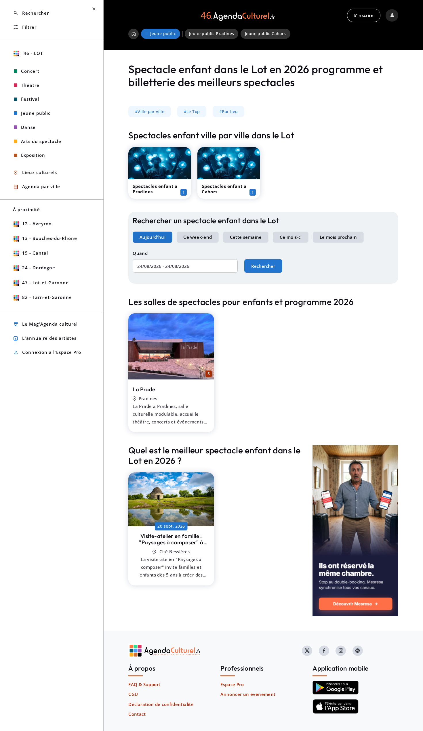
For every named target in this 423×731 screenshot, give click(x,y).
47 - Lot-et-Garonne (45, 282)
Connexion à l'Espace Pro (47, 352)
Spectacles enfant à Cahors (224, 188)
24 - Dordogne (38, 267)
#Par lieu (228, 111)
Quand (140, 253)
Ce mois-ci (291, 237)
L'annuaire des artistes (45, 338)
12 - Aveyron (37, 223)
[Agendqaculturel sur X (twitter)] (307, 651)
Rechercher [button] (31, 13)
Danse (28, 127)
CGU (133, 694)
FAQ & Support (144, 684)
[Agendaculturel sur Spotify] (357, 651)
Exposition (33, 155)
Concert (30, 71)
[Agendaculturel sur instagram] (341, 651)
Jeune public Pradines (211, 33)
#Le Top (192, 111)
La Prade (144, 389)
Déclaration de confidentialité (161, 704)
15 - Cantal (35, 253)
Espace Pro (232, 684)
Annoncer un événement (247, 694)
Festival (30, 99)
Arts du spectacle (41, 141)
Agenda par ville (36, 187)
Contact (137, 714)
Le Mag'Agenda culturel (45, 324)
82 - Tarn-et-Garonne (47, 297)
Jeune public (35, 113)
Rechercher (263, 266)
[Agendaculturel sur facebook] (324, 651)
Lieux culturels (35, 172)
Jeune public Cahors (265, 33)
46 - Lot (32, 53)
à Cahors (171, 542)
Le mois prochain (338, 237)
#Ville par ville (149, 111)
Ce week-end (197, 237)
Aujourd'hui (152, 237)
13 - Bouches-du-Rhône (49, 238)
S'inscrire (364, 15)
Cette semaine (246, 237)
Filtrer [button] (25, 27)
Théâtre (30, 85)
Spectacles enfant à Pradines (155, 188)
